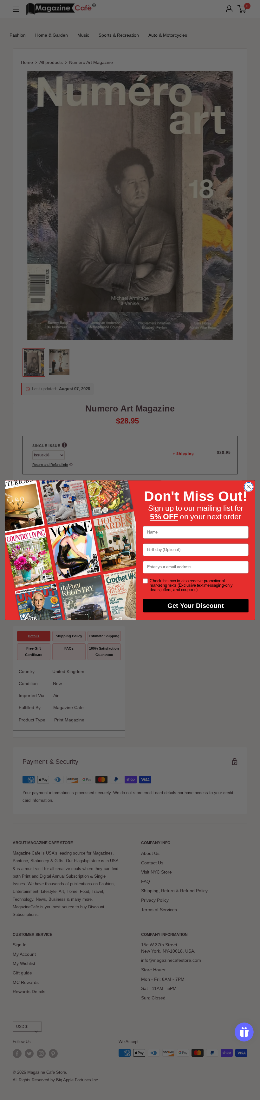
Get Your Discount (195, 605)
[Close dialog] (248, 486)
